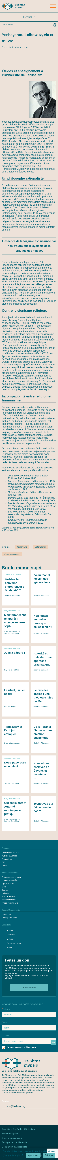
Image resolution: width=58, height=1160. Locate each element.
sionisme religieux (11, 554)
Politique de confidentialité (14, 1142)
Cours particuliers (9, 918)
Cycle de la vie (8, 884)
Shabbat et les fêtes (10, 880)
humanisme (22, 547)
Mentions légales (10, 1133)
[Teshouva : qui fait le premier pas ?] (44, 827)
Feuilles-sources (14, 943)
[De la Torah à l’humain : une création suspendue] (44, 749)
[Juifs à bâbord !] (15, 676)
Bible (4, 887)
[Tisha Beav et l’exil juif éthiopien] (15, 749)
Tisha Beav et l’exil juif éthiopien (13, 730)
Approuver (33, 1155)
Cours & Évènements (11, 910)
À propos (5, 848)
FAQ (3, 862)
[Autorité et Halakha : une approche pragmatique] (44, 676)
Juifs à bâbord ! (14, 652)
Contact (5, 865)
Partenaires (7, 859)
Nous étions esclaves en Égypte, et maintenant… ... (42, 771)
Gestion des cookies (12, 1138)
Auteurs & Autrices (9, 856)
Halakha (5, 893)
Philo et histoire (7, 24)
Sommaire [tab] (27, 17)
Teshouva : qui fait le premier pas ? (43, 807)
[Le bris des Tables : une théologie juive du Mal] (44, 713)
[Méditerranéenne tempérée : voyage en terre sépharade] (15, 639)
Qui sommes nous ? (10, 853)
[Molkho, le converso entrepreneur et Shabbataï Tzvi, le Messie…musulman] (15, 600)
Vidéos (10, 939)
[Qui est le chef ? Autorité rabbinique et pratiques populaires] (15, 827)
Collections (6, 925)
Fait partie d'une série (13, 574)
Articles (10, 930)
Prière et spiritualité (10, 903)
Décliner (49, 1155)
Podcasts (11, 935)
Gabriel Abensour (15, 47)
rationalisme (40, 547)
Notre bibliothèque (9, 873)
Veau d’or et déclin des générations (42, 579)
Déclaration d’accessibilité (14, 1147)
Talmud (5, 890)
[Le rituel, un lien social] (15, 713)
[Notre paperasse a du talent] (15, 790)
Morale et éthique (9, 900)
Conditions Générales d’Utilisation (18, 1129)
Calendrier (6, 914)
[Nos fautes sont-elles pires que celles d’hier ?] (44, 639)
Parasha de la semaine (11, 877)
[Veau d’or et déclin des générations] (43, 600)
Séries (9, 948)
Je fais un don (29, 987)
